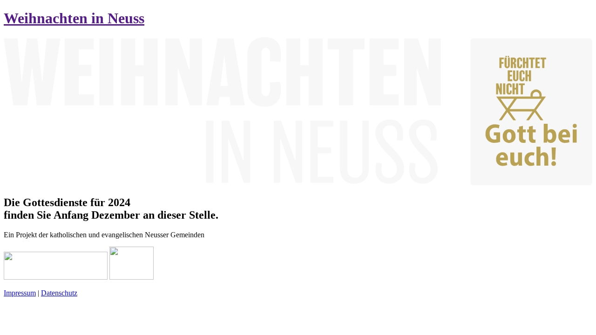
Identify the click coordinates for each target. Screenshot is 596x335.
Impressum (20, 293)
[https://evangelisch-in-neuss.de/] (131, 277)
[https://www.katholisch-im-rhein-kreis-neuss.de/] (56, 277)
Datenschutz (59, 293)
